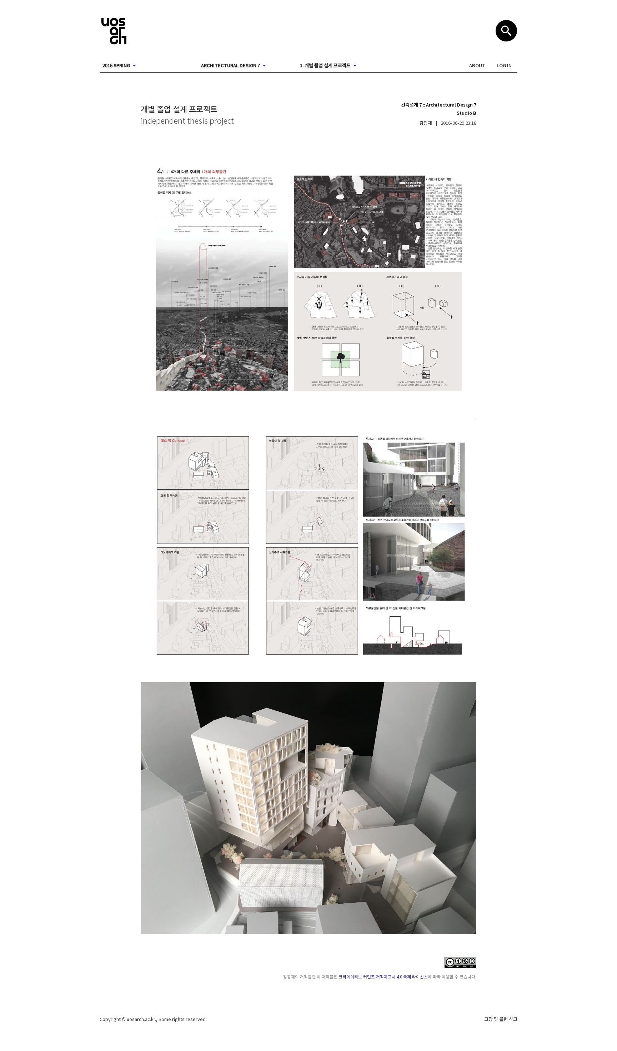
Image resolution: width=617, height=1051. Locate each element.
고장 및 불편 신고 (500, 1019)
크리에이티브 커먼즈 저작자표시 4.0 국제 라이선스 (383, 976)
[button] (477, 65)
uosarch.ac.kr (141, 1019)
